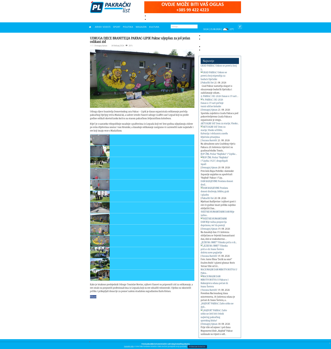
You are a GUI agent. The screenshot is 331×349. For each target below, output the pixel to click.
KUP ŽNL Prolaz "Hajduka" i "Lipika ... (219, 153)
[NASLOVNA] (90, 27)
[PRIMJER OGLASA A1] (192, 6)
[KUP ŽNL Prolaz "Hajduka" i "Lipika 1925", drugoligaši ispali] (215, 160)
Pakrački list (208, 82)
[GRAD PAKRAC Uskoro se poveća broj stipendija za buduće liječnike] (215, 75)
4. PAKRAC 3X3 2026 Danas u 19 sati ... (219, 96)
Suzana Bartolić (209, 140)
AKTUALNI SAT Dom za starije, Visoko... (220, 123)
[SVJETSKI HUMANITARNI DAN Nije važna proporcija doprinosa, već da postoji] (215, 221)
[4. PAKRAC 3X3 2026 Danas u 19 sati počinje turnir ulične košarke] (215, 102)
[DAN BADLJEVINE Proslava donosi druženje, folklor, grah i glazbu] (215, 190)
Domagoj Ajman (209, 109)
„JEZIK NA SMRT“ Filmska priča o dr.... (219, 242)
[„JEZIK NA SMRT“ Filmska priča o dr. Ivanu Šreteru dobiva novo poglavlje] (215, 248)
